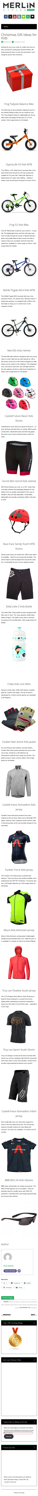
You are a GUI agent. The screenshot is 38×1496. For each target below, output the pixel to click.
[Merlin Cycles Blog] (19, 11)
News (11, 1298)
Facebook (6, 17)
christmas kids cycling (10, 1304)
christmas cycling (25, 1302)
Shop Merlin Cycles (32, 17)
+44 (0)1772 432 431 (10, 1482)
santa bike (30, 1304)
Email (23, 17)
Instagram (19, 17)
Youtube (15, 17)
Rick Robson (7, 42)
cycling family (22, 1304)
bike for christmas (14, 1302)
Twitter (10, 17)
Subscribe (9, 1436)
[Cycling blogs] (15, 1350)
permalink (34, 1307)
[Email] (19, 1270)
